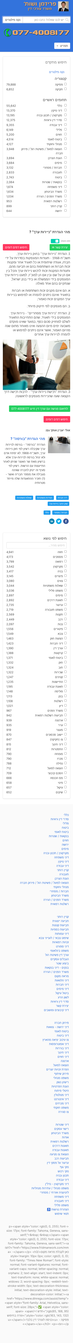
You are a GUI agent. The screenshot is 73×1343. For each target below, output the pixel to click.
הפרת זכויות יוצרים (57, 1069)
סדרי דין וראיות (60, 819)
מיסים (65, 849)
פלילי (66, 823)
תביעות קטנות (60, 925)
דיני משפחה (61, 857)
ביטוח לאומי (61, 832)
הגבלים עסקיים (59, 959)
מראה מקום (62, 976)
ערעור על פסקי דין (58, 1162)
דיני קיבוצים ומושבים (56, 1010)
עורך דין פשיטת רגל (57, 955)
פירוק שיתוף (61, 1073)
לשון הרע (63, 997)
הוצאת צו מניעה (59, 1154)
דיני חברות (62, 497)
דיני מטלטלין (61, 1095)
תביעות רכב (61, 1158)
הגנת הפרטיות (60, 1086)
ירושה (65, 844)
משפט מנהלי (61, 1078)
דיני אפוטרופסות (59, 1044)
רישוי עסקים (61, 1129)
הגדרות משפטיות (44, 497)
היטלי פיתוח (61, 1090)
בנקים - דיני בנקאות (57, 967)
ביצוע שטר (62, 963)
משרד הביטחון (60, 895)
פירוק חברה (61, 1022)
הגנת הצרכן (62, 878)
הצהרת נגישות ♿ (58, 1209)
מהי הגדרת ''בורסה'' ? (27, 439)
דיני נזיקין (63, 861)
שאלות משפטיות (24, 497)
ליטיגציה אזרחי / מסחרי (54, 1192)
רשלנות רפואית (59, 904)
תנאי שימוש (62, 1213)
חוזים (66, 840)
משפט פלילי (61, 1205)
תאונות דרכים (60, 1146)
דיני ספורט (62, 946)
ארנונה (65, 1061)
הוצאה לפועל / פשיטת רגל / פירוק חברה (44, 882)
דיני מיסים (63, 989)
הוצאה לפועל (61, 1065)
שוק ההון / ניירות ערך (58, 503)
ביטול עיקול (62, 993)
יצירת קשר (62, 1006)
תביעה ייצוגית (60, 921)
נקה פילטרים (56, 72)
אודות (65, 1137)
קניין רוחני (63, 870)
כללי (47, 512)
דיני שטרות (62, 1124)
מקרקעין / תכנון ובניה (56, 853)
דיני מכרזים (62, 1103)
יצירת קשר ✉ (60, 247)
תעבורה (64, 874)
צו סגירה (63, 1112)
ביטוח (65, 827)
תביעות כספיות (60, 929)
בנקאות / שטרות (59, 836)
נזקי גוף (64, 1167)
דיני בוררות (62, 1048)
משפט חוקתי (61, 1107)
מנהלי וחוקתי (61, 887)
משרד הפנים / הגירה (56, 899)
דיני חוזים (63, 1056)
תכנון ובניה (62, 1175)
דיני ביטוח (63, 1035)
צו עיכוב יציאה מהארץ (56, 1039)
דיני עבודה (62, 866)
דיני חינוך (63, 1052)
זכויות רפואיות (60, 942)
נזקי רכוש (63, 1171)
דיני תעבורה (61, 1201)
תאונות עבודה (60, 1150)
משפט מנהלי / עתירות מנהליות (50, 1188)
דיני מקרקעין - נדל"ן (57, 1184)
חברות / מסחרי (60, 512)
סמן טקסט (65, 241)
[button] (66, 521)
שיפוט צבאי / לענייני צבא (54, 938)
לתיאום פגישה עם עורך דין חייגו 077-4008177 (39, 408)
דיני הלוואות (62, 980)
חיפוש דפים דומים (16, 247)
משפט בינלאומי (59, 950)
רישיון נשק (63, 1082)
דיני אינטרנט (61, 1099)
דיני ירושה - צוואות (57, 1027)
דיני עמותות (62, 933)
